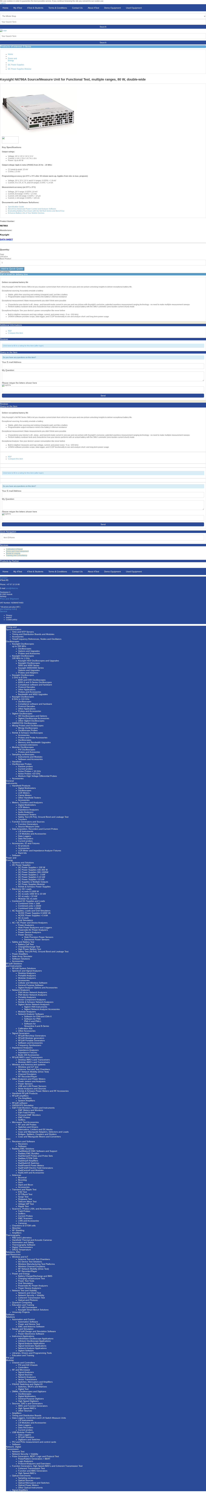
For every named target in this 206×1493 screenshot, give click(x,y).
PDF (10, 331)
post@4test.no (12, 588)
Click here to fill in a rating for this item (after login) (23, 346)
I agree (3, 3)
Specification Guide (16, 207)
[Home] (3, 30)
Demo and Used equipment (17, 551)
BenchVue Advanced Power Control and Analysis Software (32, 209)
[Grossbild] (39, 134)
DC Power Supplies (16, 65)
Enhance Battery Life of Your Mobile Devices (26, 213)
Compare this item (15, 333)
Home (10, 54)
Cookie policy (11, 620)
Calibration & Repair (14, 549)
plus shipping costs (8, 609)
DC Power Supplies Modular (19, 69)
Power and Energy (12, 59)
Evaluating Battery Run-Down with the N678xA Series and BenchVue (36, 211)
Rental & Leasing (13, 553)
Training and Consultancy (16, 555)
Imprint (9, 617)
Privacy (9, 615)
